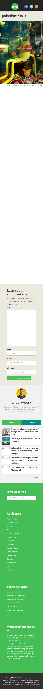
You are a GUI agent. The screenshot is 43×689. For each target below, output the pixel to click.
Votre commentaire (15, 308)
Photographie (12, 552)
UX (8, 566)
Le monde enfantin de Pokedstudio (27, 85)
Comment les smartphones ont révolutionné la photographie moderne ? (24, 460)
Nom (9, 349)
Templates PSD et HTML (15, 610)
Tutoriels (10, 559)
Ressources (11, 555)
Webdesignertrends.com (28, 678)
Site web (10, 368)
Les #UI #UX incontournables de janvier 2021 (25, 440)
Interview (10, 544)
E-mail (9, 359)
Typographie (11, 562)
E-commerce (11, 537)
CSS (8, 530)
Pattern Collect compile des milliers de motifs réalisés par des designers (25, 451)
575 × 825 (6, 85)
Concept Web (12, 522)
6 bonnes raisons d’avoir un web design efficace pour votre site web (25, 432)
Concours (10, 526)
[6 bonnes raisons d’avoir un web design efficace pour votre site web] (6, 432)
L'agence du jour (13, 548)
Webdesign (11, 570)
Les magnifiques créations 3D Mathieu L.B (24, 468)
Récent (11, 422)
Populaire (31, 422)
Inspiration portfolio (14, 603)
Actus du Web (12, 519)
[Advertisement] (21, 186)
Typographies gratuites (15, 599)
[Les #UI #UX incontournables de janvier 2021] (6, 441)
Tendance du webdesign (16, 595)
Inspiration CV (12, 606)
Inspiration (11, 541)
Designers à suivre (13, 533)
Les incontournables (14, 592)
